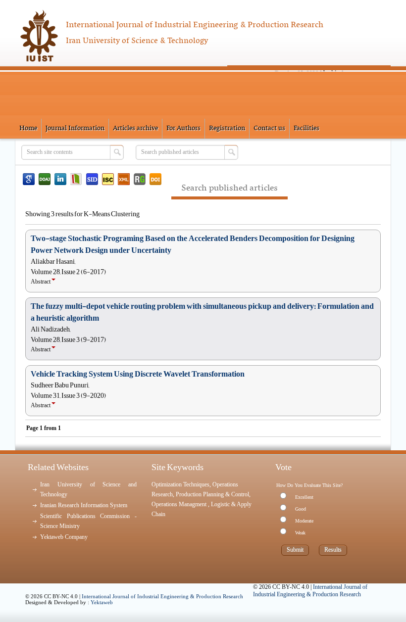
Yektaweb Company (64, 536)
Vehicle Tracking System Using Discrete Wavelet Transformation (138, 374)
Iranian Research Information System (83, 505)
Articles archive (135, 128)
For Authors (183, 128)
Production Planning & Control (212, 494)
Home (28, 128)
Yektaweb (102, 602)
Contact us (269, 128)
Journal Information (75, 128)
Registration (227, 128)
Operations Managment (180, 504)
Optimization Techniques (180, 484)
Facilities (306, 128)
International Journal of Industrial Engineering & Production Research (162, 596)
